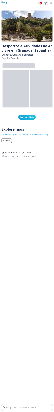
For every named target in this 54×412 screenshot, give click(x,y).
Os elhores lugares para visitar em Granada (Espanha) (25, 134)
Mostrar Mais (27, 117)
